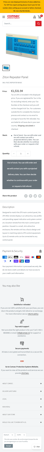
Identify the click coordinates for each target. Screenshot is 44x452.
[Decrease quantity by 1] (13, 153)
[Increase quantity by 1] (27, 153)
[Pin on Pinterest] (30, 196)
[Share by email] (40, 196)
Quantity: (6, 153)
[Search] (38, 23)
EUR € (19, 435)
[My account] (34, 17)
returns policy (33, 314)
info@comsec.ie (23, 333)
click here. (25, 373)
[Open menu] (3, 17)
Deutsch (6, 435)
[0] (39, 16)
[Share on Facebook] (26, 196)
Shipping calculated (25, 125)
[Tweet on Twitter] (35, 196)
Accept (8, 446)
